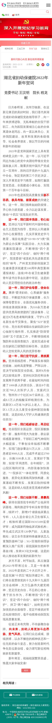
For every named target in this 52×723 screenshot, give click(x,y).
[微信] (38, 64)
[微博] (42, 64)
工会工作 (21, 49)
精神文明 (9, 49)
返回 (26, 670)
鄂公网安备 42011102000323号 (33, 717)
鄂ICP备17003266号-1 (26, 714)
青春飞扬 (33, 49)
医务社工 (45, 49)
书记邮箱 (16, 695)
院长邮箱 (39, 695)
